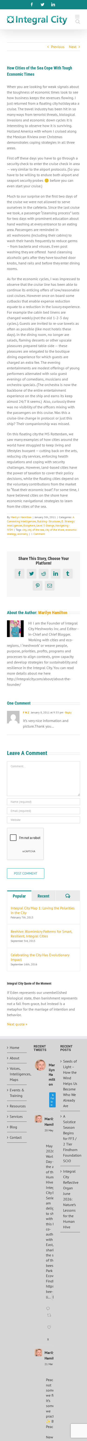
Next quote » (17, 1024)
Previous (57, 46)
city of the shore (54, 529)
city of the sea (36, 529)
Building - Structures (48, 521)
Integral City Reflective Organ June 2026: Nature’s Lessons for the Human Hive (70, 1199)
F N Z (26, 712)
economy (22, 534)
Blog (13, 1127)
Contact (16, 1137)
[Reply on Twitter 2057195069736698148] (49, 1309)
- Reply (67, 712)
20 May (49, 1130)
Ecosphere (29, 525)
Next (72, 46)
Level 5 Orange (45, 525)
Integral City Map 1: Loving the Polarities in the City (43, 910)
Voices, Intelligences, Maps (17, 1074)
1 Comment (38, 534)
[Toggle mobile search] (77, 21)
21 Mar (49, 1364)
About (14, 1058)
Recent (43, 896)
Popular (19, 896)
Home (14, 1047)
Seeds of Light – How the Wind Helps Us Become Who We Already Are (70, 1083)
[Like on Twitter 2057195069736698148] (50, 1330)
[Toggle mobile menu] (77, 16)
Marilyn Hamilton (21, 517)
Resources (17, 1106)
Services (16, 1116)
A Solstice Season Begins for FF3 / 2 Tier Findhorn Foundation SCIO (70, 1138)
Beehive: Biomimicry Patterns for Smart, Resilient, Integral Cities (41, 933)
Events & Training (17, 1093)
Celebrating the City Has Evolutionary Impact (40, 957)
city (24, 529)
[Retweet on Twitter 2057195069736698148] (50, 1318)
